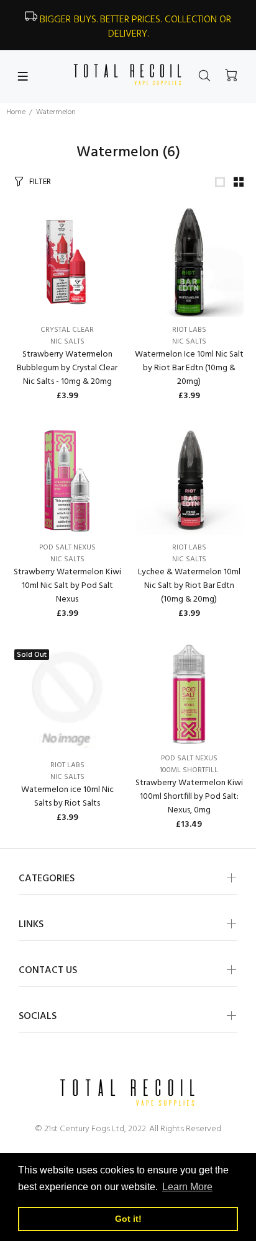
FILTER (40, 182)
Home (15, 112)
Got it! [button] (128, 1219)
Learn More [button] (187, 1186)
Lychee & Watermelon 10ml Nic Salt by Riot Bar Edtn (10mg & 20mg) (189, 586)
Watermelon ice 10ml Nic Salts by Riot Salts (67, 797)
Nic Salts (67, 342)
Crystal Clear (67, 330)
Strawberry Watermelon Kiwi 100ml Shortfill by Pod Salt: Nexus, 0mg (189, 796)
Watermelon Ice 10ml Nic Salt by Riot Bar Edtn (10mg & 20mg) (189, 368)
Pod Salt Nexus (67, 547)
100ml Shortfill (189, 770)
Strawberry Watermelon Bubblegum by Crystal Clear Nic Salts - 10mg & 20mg (67, 368)
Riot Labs (189, 330)
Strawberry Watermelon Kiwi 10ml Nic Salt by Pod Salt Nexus (67, 586)
